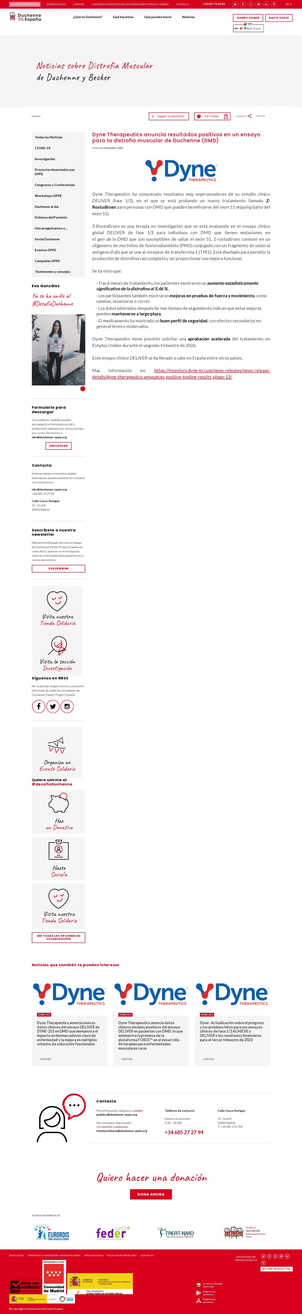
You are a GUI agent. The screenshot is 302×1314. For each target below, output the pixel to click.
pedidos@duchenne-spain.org (116, 1114)
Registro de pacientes (25, 4)
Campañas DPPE (47, 261)
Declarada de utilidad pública (246, 1258)
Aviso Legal (16, 1255)
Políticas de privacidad (122, 1255)
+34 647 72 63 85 (214, 4)
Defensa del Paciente (51, 217)
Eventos (78, 4)
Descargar (58, 446)
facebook (243, 4)
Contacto (182, 4)
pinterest (274, 4)
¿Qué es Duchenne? (88, 17)
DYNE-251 (44, 1014)
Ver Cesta (208, 116)
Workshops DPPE (48, 196)
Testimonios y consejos (52, 271)
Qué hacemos (123, 17)
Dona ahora (150, 1194)
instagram (251, 4)
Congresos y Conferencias (55, 185)
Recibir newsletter (277, 1269)
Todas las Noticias (48, 137)
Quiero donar (248, 18)
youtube (258, 4)
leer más (45, 1059)
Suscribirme (58, 568)
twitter (235, 4)
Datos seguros (93, 1255)
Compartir (241, 116)
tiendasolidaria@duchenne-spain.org (121, 1130)
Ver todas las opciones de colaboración (59, 937)
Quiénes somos (56, 4)
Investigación (45, 159)
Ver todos (82, 388)
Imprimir (260, 116)
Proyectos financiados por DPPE (55, 172)
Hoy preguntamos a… (51, 228)
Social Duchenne (47, 239)
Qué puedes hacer (158, 17)
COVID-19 (42, 148)
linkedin (266, 4)
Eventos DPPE (45, 250)
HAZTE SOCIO (279, 18)
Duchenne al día (47, 206)
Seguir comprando (170, 116)
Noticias (188, 17)
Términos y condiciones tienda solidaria (54, 1255)
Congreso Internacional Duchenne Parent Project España (130, 4)
